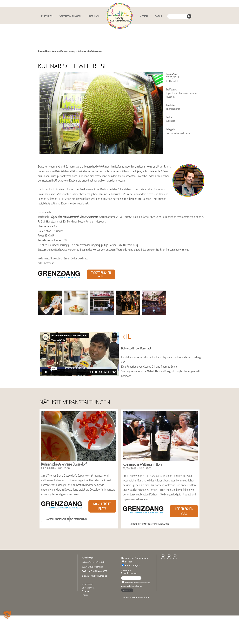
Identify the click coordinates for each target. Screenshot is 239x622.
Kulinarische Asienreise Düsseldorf (64, 463)
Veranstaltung (67, 51)
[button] (7, 615)
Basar (158, 16)
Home (55, 51)
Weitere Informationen (58, 519)
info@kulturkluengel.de (97, 575)
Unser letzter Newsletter (136, 597)
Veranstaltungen (70, 16)
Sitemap (86, 591)
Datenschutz (88, 587)
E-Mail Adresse (129, 573)
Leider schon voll (184, 511)
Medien (144, 16)
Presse (85, 594)
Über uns (93, 16)
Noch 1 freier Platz (102, 506)
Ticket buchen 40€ (101, 274)
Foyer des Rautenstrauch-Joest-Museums (74, 217)
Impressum (87, 583)
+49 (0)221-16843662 (98, 571)
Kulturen (47, 16)
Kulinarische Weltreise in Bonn (143, 464)
